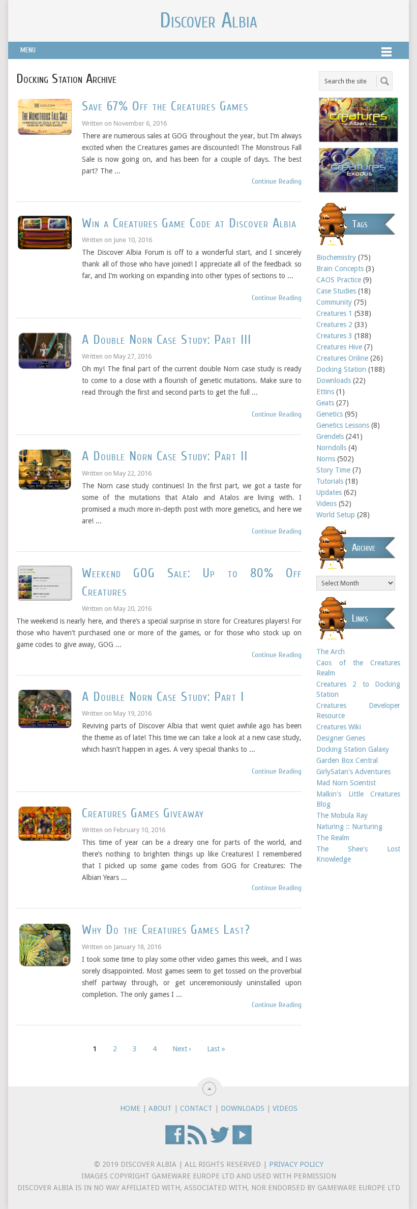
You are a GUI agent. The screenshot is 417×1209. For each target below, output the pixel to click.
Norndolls (331, 448)
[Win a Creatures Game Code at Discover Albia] (44, 232)
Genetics (329, 414)
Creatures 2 (334, 324)
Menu (28, 50)
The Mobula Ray (342, 815)
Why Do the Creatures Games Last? (166, 929)
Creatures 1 (334, 313)
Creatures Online (342, 358)
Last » (216, 1049)
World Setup (335, 515)
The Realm (332, 838)
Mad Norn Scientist (346, 783)
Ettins (325, 392)
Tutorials (329, 481)
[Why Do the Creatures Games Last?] (44, 944)
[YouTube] (242, 1142)
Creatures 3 (334, 336)
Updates (329, 492)
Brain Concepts (340, 268)
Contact (196, 1108)
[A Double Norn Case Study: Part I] (44, 709)
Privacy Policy (296, 1164)
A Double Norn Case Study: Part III (166, 339)
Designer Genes (340, 738)
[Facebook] (175, 1142)
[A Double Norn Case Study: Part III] (44, 351)
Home (130, 1108)
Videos (326, 503)
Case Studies (336, 291)
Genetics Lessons (342, 425)
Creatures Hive (339, 347)
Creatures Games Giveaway (143, 813)
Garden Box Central (347, 760)
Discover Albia (208, 20)
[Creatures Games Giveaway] (44, 823)
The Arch (330, 651)
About (160, 1108)
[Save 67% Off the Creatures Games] (44, 116)
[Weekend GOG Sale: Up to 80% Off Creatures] (44, 583)
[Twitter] (220, 1142)
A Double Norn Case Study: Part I (163, 696)
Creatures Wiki (338, 727)
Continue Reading (277, 181)
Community (334, 302)
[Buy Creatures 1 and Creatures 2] (358, 141)
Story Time (333, 470)
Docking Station (341, 369)
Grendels (330, 436)
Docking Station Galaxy (352, 749)
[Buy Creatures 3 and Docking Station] (358, 191)
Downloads (333, 380)
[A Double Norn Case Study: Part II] (44, 469)
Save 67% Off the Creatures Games (165, 106)
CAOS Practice (338, 280)
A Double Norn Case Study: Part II (165, 456)
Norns (325, 459)
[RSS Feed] (197, 1142)
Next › (181, 1049)
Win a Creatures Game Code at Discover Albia (189, 223)
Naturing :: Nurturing (349, 826)
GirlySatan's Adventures (353, 772)
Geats (325, 403)
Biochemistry (336, 257)
